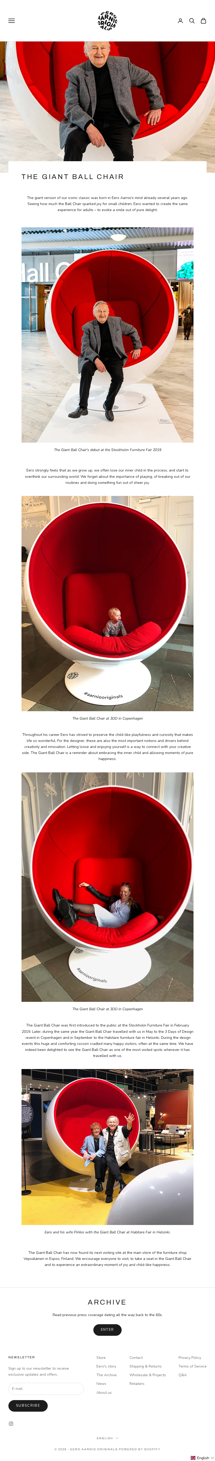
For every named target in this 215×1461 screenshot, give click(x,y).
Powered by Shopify (139, 1449)
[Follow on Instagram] (11, 1423)
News (101, 1383)
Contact (136, 1357)
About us (104, 1392)
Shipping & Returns (146, 1366)
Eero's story (106, 1366)
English (105, 1438)
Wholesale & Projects (148, 1375)
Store (101, 1357)
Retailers (137, 1383)
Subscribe (28, 1405)
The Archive (106, 1375)
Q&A (183, 1375)
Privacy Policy (190, 1357)
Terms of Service (193, 1366)
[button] (202, 1458)
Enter (107, 1329)
